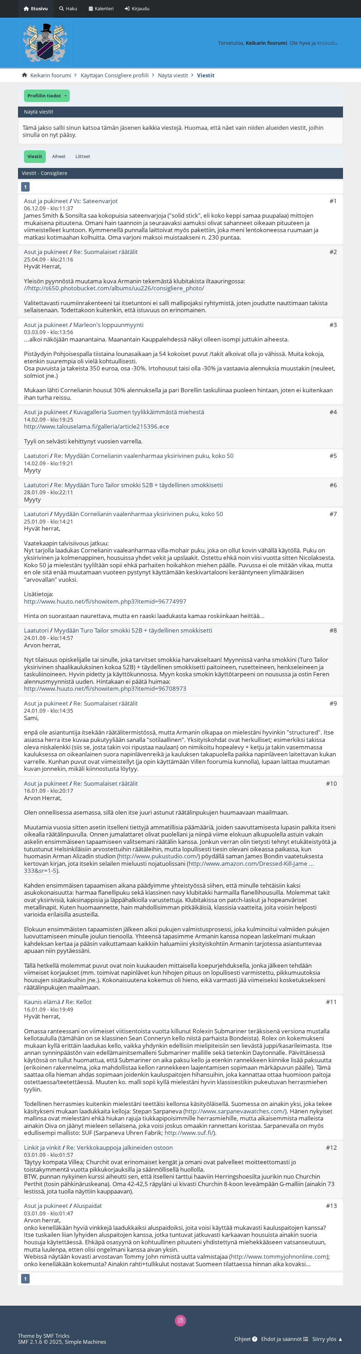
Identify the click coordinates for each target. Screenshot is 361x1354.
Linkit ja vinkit (42, 1147)
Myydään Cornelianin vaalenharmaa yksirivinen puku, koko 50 (138, 514)
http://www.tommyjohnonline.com (278, 1256)
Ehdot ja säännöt (282, 1339)
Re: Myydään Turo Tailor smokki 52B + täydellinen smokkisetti (138, 485)
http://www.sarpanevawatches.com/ (235, 1111)
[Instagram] (180, 1320)
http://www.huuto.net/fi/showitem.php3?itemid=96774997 (105, 601)
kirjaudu (327, 43)
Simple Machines (85, 1341)
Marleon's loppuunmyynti (108, 325)
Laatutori (36, 456)
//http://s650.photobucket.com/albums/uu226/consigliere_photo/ (114, 288)
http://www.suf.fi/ (189, 1133)
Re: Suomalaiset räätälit (105, 252)
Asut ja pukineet (46, 201)
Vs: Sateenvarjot (95, 201)
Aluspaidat (87, 1206)
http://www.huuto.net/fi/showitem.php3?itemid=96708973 (105, 688)
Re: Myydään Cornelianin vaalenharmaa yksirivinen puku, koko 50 (144, 456)
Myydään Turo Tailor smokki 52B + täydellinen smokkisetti (133, 630)
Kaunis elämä (42, 1002)
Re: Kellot (79, 1002)
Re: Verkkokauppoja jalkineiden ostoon (119, 1147)
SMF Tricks (56, 1335)
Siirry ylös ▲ (327, 1339)
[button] (47, 96)
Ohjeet (243, 1339)
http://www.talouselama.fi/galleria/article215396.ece (96, 426)
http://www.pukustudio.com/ (158, 856)
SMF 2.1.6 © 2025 (40, 1341)
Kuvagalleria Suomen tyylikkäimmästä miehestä (138, 412)
